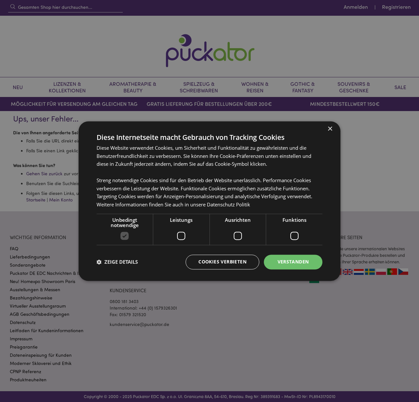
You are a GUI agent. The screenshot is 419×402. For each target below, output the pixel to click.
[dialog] (209, 201)
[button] (117, 262)
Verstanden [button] (293, 261)
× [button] (329, 128)
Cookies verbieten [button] (222, 261)
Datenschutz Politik (228, 204)
